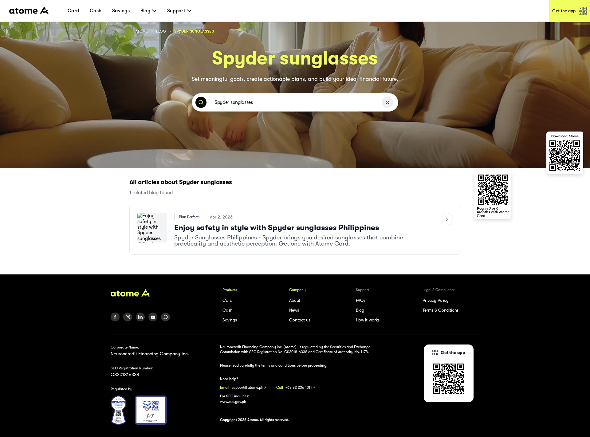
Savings (121, 11)
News (294, 310)
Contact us (299, 319)
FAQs (360, 300)
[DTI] (151, 410)
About (294, 300)
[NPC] (118, 410)
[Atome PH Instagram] (127, 317)
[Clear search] (387, 102)
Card (73, 11)
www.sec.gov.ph (233, 402)
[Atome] (162, 292)
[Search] (200, 102)
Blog (161, 31)
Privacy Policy (436, 300)
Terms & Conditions (440, 310)
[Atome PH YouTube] (152, 317)
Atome (142, 31)
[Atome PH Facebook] (115, 317)
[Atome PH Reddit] (165, 317)
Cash (95, 11)
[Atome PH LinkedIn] (140, 317)
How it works (368, 319)
